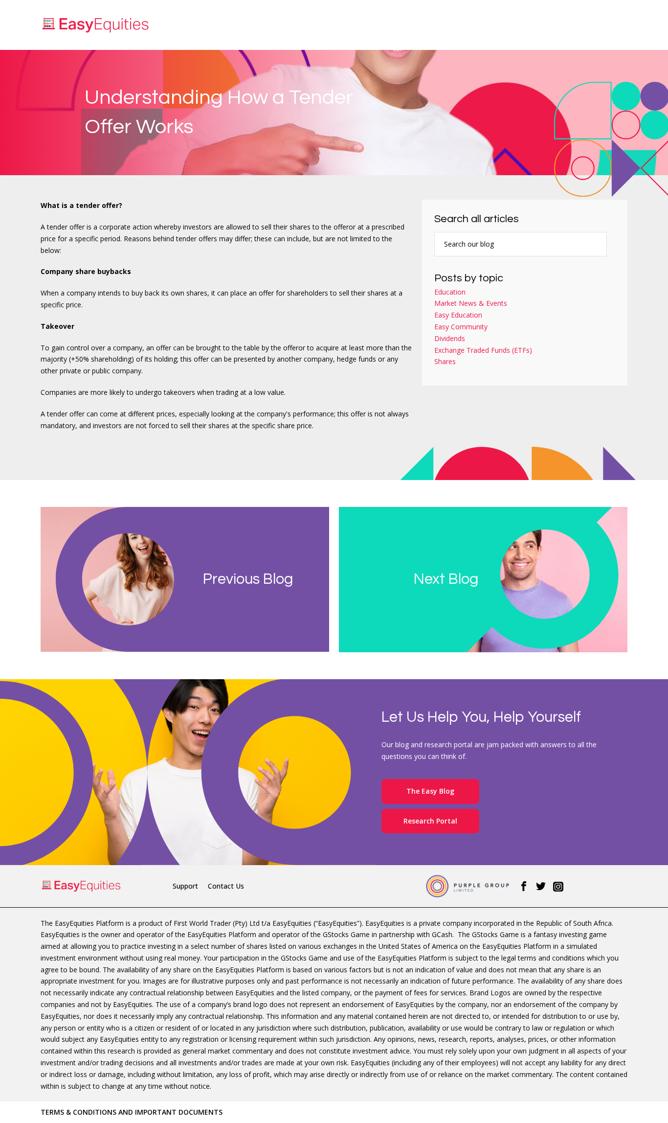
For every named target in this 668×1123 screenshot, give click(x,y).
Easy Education (458, 315)
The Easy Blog (430, 791)
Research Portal (430, 820)
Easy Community (461, 326)
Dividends (449, 338)
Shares (445, 361)
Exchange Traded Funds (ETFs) (483, 350)
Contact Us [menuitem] (226, 886)
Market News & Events (470, 303)
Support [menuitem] (185, 886)
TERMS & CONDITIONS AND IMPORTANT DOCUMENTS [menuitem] (132, 1112)
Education (450, 292)
